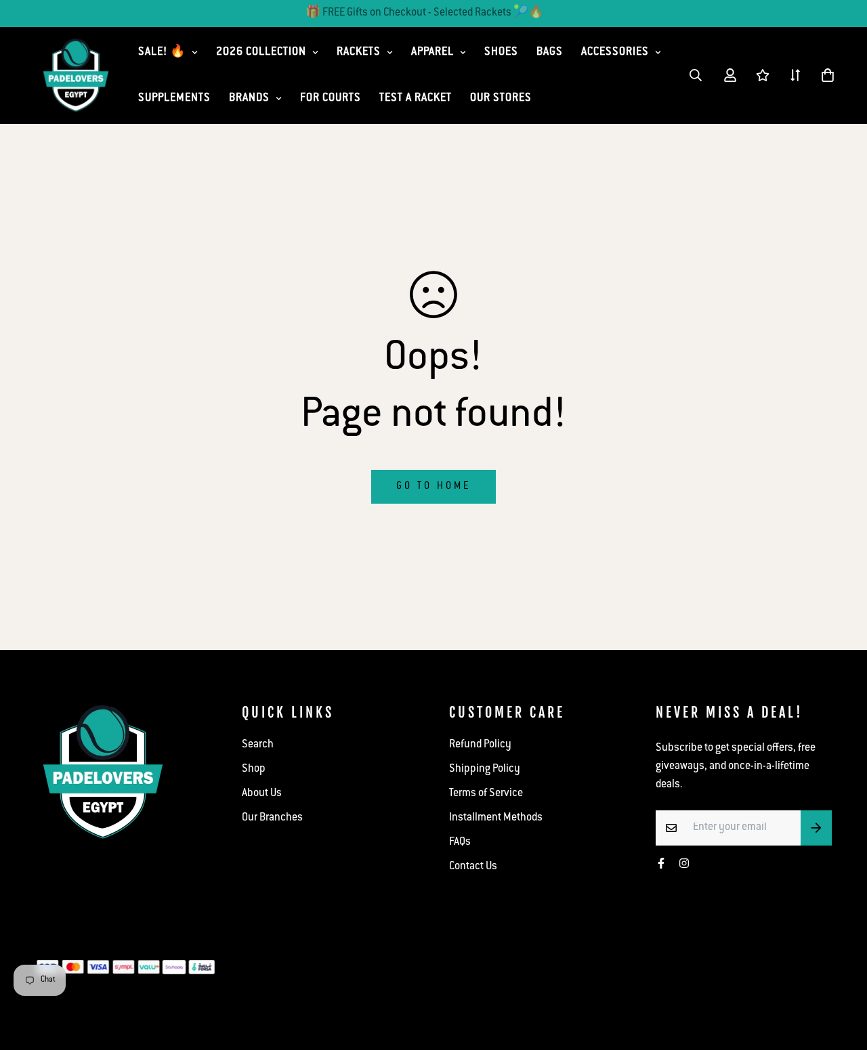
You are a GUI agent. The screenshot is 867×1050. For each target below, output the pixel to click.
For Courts (330, 98)
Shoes (501, 52)
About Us (262, 794)
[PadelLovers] (76, 75)
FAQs (460, 842)
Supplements (174, 98)
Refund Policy (480, 745)
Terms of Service (486, 794)
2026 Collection (261, 52)
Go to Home (433, 486)
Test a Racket (415, 98)
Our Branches (272, 818)
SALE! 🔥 (162, 52)
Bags (549, 52)
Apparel (432, 52)
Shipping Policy (484, 769)
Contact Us (473, 867)
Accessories (615, 52)
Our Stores (501, 98)
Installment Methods (496, 818)
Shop (254, 769)
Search (258, 745)
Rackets (359, 52)
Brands (249, 98)
